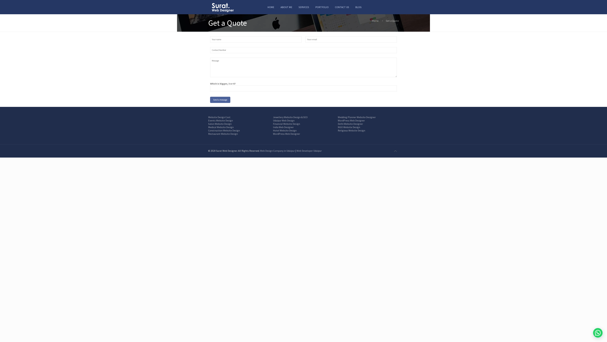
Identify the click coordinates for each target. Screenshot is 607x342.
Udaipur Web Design (283, 120)
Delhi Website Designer (350, 123)
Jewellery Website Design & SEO (290, 117)
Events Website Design (220, 120)
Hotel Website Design (285, 130)
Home (375, 20)
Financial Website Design (286, 123)
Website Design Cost (219, 117)
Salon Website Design (220, 123)
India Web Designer (283, 127)
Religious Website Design (351, 130)
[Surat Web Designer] (222, 7)
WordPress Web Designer (286, 133)
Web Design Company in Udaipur (277, 150)
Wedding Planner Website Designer (357, 117)
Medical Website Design (221, 127)
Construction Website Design (224, 130)
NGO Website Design (349, 127)
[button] (598, 333)
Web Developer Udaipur (309, 150)
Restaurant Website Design (223, 133)
